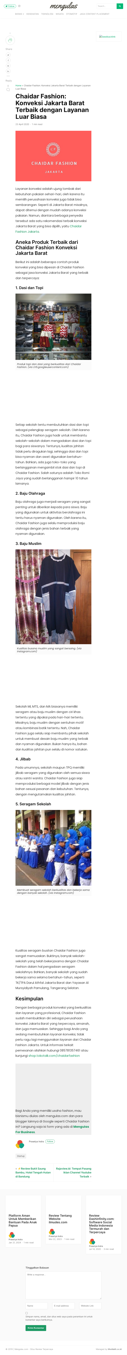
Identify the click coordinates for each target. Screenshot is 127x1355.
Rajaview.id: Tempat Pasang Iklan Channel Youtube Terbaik (73, 1172)
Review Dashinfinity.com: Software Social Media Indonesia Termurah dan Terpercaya (101, 1224)
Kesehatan (32, 14)
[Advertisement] (53, 57)
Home (18, 85)
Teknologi (47, 14)
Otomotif (71, 14)
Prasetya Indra (41, 1141)
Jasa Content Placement (94, 14)
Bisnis (18, 14)
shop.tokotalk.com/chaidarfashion (54, 1056)
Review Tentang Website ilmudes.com (60, 1219)
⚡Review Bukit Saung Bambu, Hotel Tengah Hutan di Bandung (33, 1172)
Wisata (60, 14)
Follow (11, 6)
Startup (21, 1156)
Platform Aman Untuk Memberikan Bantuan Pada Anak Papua (23, 1220)
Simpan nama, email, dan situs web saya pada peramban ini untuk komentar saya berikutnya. (59, 1318)
